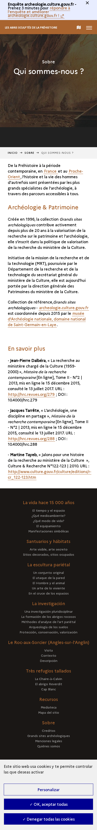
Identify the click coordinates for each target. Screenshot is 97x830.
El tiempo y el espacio (48, 510)
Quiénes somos (48, 746)
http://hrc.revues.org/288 (31, 438)
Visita (48, 650)
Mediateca (49, 707)
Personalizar (48, 789)
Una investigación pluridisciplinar (48, 611)
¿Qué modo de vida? (48, 520)
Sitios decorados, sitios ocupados (48, 554)
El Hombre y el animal (48, 583)
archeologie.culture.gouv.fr (64, 307)
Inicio (13, 152)
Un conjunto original (48, 572)
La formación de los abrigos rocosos (48, 616)
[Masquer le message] (87, 3)
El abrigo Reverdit (48, 684)
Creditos (48, 730)
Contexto (48, 655)
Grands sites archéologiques (48, 735)
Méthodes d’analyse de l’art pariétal (48, 621)
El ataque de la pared (48, 577)
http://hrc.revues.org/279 (31, 394)
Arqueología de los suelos (48, 627)
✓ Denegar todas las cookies (49, 819)
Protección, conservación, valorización (48, 632)
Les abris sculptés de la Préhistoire (31, 27)
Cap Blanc (48, 689)
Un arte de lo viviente (48, 588)
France (50, 171)
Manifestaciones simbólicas (48, 531)
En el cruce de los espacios (48, 593)
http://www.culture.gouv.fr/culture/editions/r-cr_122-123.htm (49, 474)
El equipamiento (48, 526)
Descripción (48, 660)
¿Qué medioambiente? (48, 515)
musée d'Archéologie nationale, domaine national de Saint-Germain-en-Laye (47, 319)
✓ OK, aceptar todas (49, 804)
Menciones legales (48, 741)
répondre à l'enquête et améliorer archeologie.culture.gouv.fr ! (39, 11)
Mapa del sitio (48, 712)
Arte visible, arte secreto (49, 549)
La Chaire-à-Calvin (48, 678)
